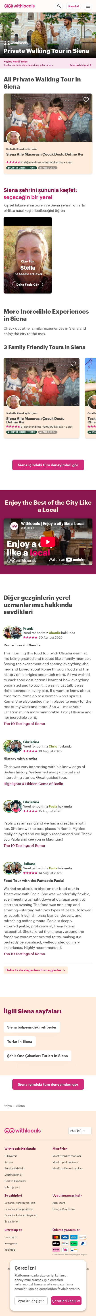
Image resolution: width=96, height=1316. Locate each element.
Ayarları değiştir (31, 1301)
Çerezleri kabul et (66, 1301)
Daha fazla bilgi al (79, 65)
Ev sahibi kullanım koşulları (20, 1215)
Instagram (10, 1243)
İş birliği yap (12, 1187)
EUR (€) (75, 1131)
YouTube (9, 1249)
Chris (53, 746)
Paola (53, 806)
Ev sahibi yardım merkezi (19, 1202)
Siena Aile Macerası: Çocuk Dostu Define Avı (44, 154)
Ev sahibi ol (11, 1221)
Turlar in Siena (19, 1041)
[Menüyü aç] (88, 6)
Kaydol (73, 6)
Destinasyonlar (13, 1174)
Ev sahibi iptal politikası (18, 1208)
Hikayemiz (10, 1155)
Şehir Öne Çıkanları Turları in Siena (37, 1056)
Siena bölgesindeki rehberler (32, 1027)
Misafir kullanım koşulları (67, 1168)
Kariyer (8, 1162)
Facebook (10, 1237)
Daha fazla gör (27, 284)
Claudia (55, 633)
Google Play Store (63, 1208)
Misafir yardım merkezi (66, 1155)
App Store (58, 1202)
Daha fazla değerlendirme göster (33, 970)
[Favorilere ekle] (86, 99)
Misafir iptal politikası (65, 1162)
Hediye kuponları (15, 1180)
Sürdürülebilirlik (14, 1168)
